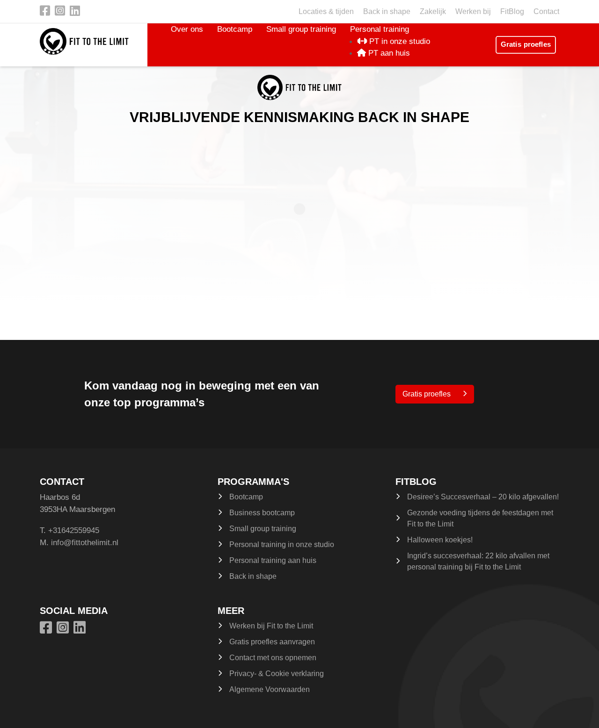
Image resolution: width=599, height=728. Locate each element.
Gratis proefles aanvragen (272, 642)
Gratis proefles (526, 45)
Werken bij (473, 11)
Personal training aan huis (272, 560)
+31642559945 (73, 530)
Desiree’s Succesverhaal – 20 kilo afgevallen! (483, 497)
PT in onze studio (398, 41)
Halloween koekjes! (440, 540)
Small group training (301, 29)
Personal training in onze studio (281, 544)
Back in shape (386, 11)
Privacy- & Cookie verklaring (276, 674)
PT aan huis (388, 53)
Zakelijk (433, 11)
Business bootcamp (262, 513)
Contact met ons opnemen (272, 658)
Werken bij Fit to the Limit (271, 626)
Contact (546, 11)
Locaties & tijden (326, 11)
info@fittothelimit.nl (84, 542)
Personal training (379, 29)
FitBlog (512, 11)
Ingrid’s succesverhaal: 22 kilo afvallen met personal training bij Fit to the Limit (478, 561)
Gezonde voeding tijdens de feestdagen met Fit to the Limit (480, 518)
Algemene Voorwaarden (269, 689)
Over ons (187, 29)
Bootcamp (234, 29)
